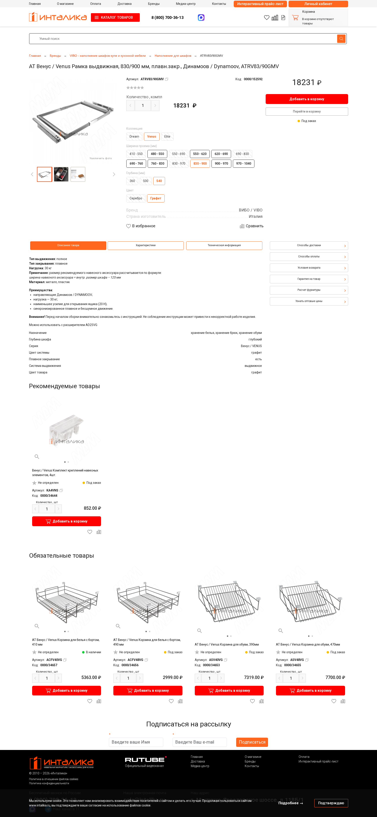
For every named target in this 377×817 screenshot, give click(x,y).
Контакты (252, 766)
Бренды (250, 761)
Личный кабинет (318, 4)
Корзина (308, 12)
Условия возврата (309, 267)
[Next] (114, 174)
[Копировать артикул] (166, 79)
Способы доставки (309, 245)
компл (144, 97)
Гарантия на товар (309, 278)
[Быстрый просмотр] (37, 457)
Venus (151, 136)
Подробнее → (290, 803)
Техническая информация (224, 245)
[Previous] (32, 174)
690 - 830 (242, 154)
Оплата (304, 757)
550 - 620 (199, 154)
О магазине (253, 757)
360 (132, 181)
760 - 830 (157, 163)
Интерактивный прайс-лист (260, 4)
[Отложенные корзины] (283, 17)
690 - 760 (136, 163)
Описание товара (68, 245)
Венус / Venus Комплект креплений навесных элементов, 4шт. (65, 473)
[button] (44, 174)
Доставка (198, 761)
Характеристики (146, 245)
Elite (167, 136)
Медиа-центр (200, 766)
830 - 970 (178, 163)
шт (47, 502)
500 (145, 181)
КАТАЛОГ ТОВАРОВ (117, 17)
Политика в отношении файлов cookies (53, 779)
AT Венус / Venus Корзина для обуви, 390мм (227, 644)
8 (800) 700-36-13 (167, 17)
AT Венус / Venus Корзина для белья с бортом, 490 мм (147, 642)
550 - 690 (178, 154)
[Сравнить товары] (274, 17)
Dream (134, 136)
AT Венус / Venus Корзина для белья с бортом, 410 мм (65, 642)
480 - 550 (157, 154)
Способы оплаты (309, 256)
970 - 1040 (243, 163)
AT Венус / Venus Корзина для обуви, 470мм (308, 644)
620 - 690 (221, 154)
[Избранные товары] (266, 17)
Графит (155, 198)
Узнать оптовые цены (308, 301)
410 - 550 (136, 154)
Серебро (136, 198)
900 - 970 (221, 163)
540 (159, 181)
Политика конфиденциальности (49, 783)
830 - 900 (200, 163)
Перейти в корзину (307, 111)
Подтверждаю (331, 803)
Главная (197, 757)
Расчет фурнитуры (309, 289)
